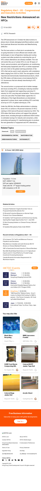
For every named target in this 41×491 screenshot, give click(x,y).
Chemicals (5, 131)
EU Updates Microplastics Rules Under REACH (16, 227)
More (34, 268)
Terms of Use (5, 447)
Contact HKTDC (6, 440)
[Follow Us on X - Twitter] (6, 460)
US (21, 10)
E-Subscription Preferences (27, 443)
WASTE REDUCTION (26, 135)
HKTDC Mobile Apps (25, 440)
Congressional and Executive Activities (20, 11)
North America (20, 131)
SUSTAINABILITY (24, 139)
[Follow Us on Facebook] (3, 460)
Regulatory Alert (9, 10)
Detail (20, 191)
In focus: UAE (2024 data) (14, 150)
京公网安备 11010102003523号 (28, 453)
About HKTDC (23, 436)
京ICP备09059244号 (7, 453)
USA (12, 131)
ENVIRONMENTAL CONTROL (10, 135)
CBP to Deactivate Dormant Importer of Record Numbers (20, 248)
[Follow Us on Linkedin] (9, 460)
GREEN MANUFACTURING (9, 139)
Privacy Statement (24, 447)
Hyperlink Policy (6, 450)
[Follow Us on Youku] (22, 460)
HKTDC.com (5, 436)
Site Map (22, 450)
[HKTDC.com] (20, 434)
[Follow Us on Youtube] (19, 460)
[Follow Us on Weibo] (12, 460)
